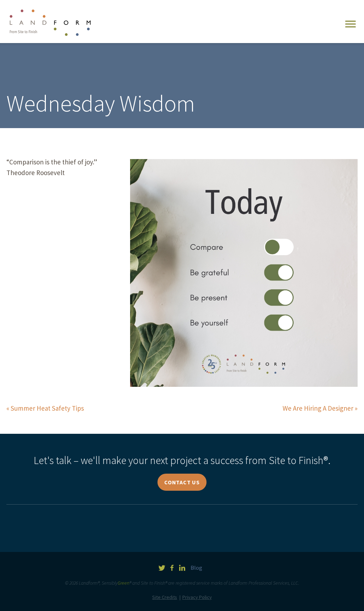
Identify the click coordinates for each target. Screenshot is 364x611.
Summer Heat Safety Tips (47, 408)
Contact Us (182, 482)
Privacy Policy (197, 597)
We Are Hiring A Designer (318, 408)
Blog (196, 568)
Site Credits (164, 597)
